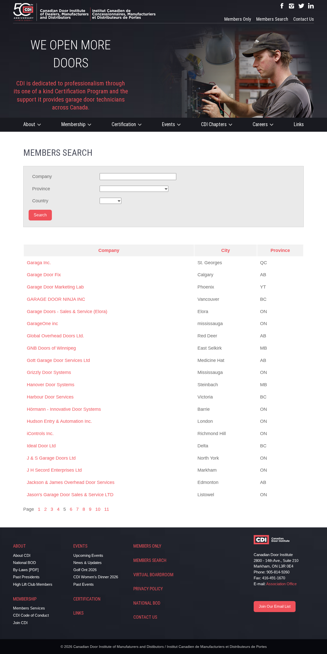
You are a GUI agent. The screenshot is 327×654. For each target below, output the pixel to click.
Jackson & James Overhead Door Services (70, 482)
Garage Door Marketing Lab (55, 287)
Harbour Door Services (50, 397)
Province (41, 188)
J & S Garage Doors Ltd (51, 458)
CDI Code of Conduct (31, 615)
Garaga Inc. (39, 262)
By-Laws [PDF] (26, 570)
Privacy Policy (148, 588)
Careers (260, 124)
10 (97, 509)
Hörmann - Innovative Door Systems (64, 409)
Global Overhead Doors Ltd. (55, 335)
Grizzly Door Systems (49, 372)
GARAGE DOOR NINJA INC (56, 299)
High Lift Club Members (32, 584)
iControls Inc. (40, 433)
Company (42, 176)
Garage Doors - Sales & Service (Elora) (67, 311)
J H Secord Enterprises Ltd (54, 470)
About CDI (21, 555)
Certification (124, 124)
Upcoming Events (88, 555)
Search (40, 215)
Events (168, 124)
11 (106, 509)
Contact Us (303, 19)
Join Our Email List (274, 606)
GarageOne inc (42, 323)
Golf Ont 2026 (85, 570)
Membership (73, 124)
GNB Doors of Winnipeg (51, 348)
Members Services (29, 608)
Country (40, 200)
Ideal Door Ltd (41, 445)
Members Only (237, 19)
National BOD (24, 562)
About (29, 124)
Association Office (281, 584)
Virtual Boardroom (153, 574)
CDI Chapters (214, 124)
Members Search (272, 19)
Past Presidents (26, 577)
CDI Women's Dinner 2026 (95, 577)
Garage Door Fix (44, 274)
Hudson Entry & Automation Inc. (59, 421)
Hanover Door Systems (50, 384)
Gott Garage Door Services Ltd (58, 360)
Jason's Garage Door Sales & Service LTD (70, 494)
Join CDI (20, 622)
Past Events (83, 584)
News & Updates (87, 562)
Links (299, 124)
